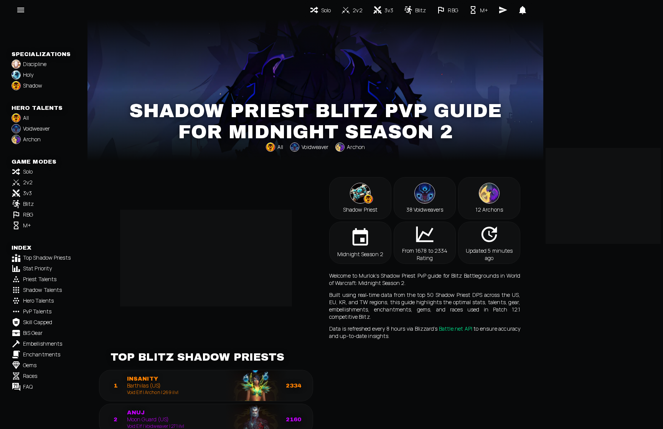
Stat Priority (37, 268)
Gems (29, 365)
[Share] (503, 10)
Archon (32, 139)
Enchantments (41, 354)
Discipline (34, 64)
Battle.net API (455, 328)
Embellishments (42, 343)
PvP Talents (37, 311)
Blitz (28, 203)
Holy (28, 74)
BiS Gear (33, 332)
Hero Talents (38, 300)
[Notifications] (522, 10)
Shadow (33, 85)
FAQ (28, 386)
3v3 (27, 193)
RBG (28, 214)
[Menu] (21, 10)
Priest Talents (39, 279)
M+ (27, 225)
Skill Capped (37, 322)
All (26, 117)
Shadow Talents (42, 289)
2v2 (28, 182)
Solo (28, 171)
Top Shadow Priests (47, 257)
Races (30, 375)
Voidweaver (36, 128)
